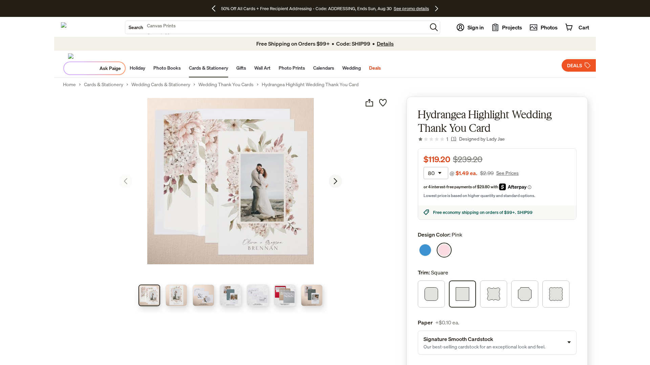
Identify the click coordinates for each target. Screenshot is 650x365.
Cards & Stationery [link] (103, 84)
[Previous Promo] (216, 8)
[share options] (369, 103)
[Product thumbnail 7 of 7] (312, 295)
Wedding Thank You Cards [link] (226, 84)
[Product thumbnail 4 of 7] (230, 295)
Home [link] (69, 84)
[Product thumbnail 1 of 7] (149, 295)
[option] (425, 250)
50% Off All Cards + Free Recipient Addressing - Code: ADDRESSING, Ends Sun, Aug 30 (306, 8)
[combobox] (276, 27)
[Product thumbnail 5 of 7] (257, 295)
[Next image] (335, 181)
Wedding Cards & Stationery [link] (160, 84)
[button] (434, 27)
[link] (437, 139)
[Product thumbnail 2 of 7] (176, 295)
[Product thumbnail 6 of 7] (285, 295)
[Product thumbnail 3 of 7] (203, 295)
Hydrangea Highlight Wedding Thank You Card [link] (310, 84)
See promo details (411, 8)
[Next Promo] (436, 8)
